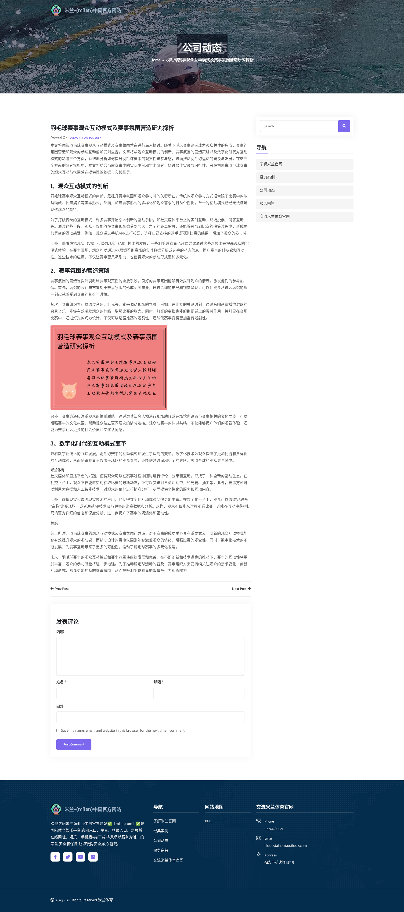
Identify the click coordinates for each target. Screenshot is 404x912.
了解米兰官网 (207, 10)
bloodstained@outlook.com (285, 846)
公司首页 (181, 10)
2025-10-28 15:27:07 (85, 138)
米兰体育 (105, 900)
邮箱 (158, 682)
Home (155, 60)
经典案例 (233, 10)
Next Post (239, 589)
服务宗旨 (277, 10)
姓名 (61, 682)
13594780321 (273, 829)
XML (208, 821)
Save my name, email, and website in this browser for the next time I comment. (123, 730)
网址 (60, 707)
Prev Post (61, 589)
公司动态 (255, 10)
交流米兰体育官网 (306, 10)
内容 (60, 632)
